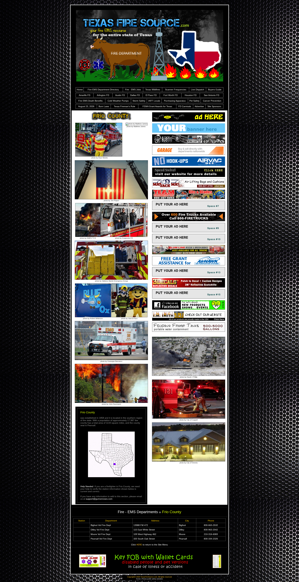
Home (80, 89)
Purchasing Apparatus (175, 101)
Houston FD (191, 95)
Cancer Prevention (212, 101)
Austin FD (120, 95)
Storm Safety (139, 101)
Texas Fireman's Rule (124, 106)
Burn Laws (104, 106)
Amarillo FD (84, 95)
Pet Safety (194, 101)
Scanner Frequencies (175, 89)
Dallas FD (135, 95)
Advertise (199, 106)
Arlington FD (103, 95)
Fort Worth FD (171, 95)
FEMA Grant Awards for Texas (157, 106)
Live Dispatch (197, 89)
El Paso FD (151, 95)
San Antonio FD (211, 95)
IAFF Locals (154, 101)
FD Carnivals (184, 106)
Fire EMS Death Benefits (90, 101)
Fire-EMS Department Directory (103, 89)
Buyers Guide (214, 89)
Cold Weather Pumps (118, 101)
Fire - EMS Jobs (133, 89)
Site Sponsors (214, 106)
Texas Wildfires (152, 89)
